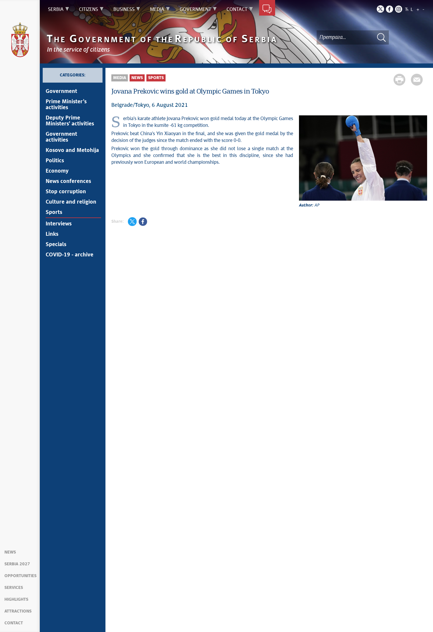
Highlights (16, 599)
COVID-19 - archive (69, 255)
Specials (56, 244)
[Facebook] (389, 9)
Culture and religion (71, 202)
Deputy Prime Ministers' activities (70, 121)
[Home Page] (20, 40)
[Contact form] (267, 9)
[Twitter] (380, 9)
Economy (57, 171)
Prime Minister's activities (66, 104)
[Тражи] (381, 37)
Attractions (18, 611)
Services (13, 588)
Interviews (59, 224)
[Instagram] (398, 9)
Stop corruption (66, 191)
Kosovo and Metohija (72, 150)
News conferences (68, 181)
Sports (54, 212)
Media (119, 78)
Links (52, 234)
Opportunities (20, 576)
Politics (55, 160)
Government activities (61, 137)
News (10, 552)
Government (61, 91)
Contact (13, 623)
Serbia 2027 (17, 564)
